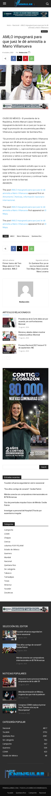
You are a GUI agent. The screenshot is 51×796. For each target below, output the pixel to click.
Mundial (7, 557)
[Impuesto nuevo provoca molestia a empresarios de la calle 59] (9, 682)
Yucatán (7, 588)
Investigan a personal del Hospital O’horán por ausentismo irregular (23, 512)
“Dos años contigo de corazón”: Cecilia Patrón (22, 489)
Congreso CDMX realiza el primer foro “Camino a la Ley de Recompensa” (32, 707)
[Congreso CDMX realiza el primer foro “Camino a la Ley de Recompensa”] (9, 708)
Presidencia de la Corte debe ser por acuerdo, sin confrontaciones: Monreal (33, 321)
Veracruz (8, 585)
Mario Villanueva (23, 236)
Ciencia (7, 541)
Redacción (23, 52)
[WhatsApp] (31, 58)
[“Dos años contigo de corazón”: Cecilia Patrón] (9, 648)
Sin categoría (9, 569)
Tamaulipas (9, 577)
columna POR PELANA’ (14, 545)
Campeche (8, 530)
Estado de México (11, 549)
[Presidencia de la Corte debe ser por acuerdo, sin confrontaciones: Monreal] (9, 322)
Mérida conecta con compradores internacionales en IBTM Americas (25, 495)
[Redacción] (29, 52)
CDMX (7, 534)
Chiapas (7, 537)
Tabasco (8, 573)
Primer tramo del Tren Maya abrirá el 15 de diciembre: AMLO (12, 266)
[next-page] (8, 358)
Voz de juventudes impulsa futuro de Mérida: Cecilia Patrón (25, 503)
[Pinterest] (25, 58)
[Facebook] (13, 58)
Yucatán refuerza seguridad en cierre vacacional (24, 483)
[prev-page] (4, 358)
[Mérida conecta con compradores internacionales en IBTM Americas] (9, 661)
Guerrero (8, 553)
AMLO (12, 236)
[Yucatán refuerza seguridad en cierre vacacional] (9, 635)
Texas (6, 581)
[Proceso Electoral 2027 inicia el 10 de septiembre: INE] (9, 349)
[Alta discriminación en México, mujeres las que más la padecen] (9, 695)
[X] (19, 58)
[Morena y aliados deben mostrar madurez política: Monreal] (9, 336)
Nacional (16, 25)
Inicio (9, 25)
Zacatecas (8, 592)
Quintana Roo (36, 236)
